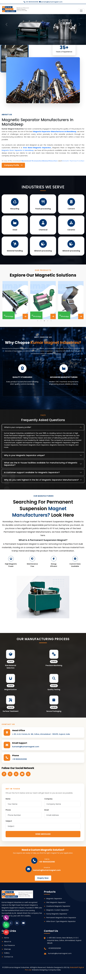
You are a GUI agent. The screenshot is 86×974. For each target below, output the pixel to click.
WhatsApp (9, 315)
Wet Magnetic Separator (56, 902)
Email (46, 810)
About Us (7, 941)
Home (6, 938)
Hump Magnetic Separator (56, 914)
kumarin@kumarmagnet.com (51, 2)
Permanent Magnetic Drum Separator (61, 917)
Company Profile (12, 165)
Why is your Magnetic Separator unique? (24, 455)
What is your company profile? (17, 427)
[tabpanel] (15, 300)
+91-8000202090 (31, 2)
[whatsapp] (6, 925)
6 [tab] (50, 399)
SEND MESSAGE (43, 834)
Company (48, 799)
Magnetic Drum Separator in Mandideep (18, 150)
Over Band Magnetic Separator (37, 148)
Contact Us (8, 957)
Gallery (7, 953)
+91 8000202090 (19, 759)
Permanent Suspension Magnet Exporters (40, 161)
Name (8, 799)
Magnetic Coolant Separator (57, 910)
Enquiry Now (43, 878)
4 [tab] (48, 321)
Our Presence (9, 945)
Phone (8, 810)
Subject (9, 821)
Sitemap (7, 949)
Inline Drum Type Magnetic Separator (61, 921)
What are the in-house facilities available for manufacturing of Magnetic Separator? (40, 464)
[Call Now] (6, 917)
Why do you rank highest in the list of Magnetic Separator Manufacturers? (41, 479)
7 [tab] (53, 399)
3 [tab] (44, 321)
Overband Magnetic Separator (58, 906)
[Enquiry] (6, 932)
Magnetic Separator (54, 898)
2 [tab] (41, 321)
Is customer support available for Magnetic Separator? (32, 472)
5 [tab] (51, 321)
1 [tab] (38, 321)
